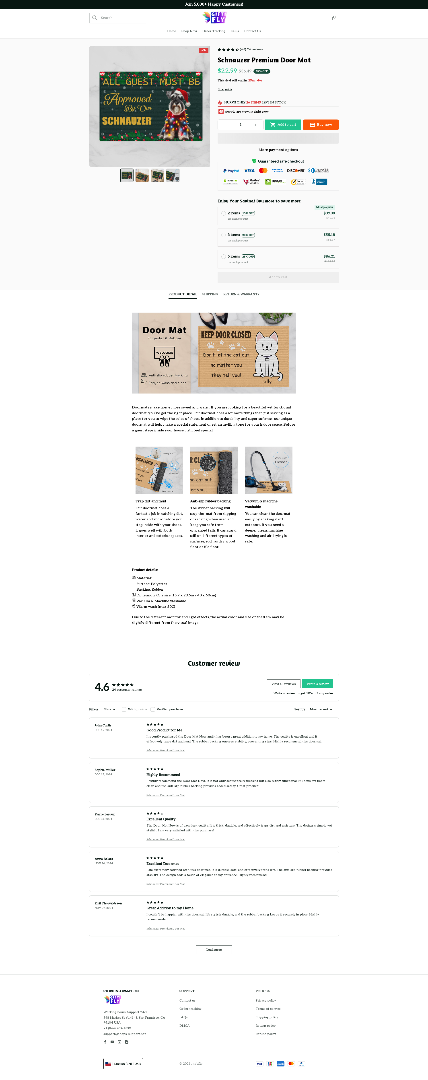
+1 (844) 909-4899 (117, 1028)
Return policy (266, 1026)
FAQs (183, 1017)
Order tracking (190, 1009)
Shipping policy (267, 1017)
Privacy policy (266, 1000)
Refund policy (266, 1034)
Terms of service (268, 1009)
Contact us (187, 1000)
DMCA (184, 1026)
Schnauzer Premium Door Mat (165, 750)
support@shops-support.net (124, 1034)
